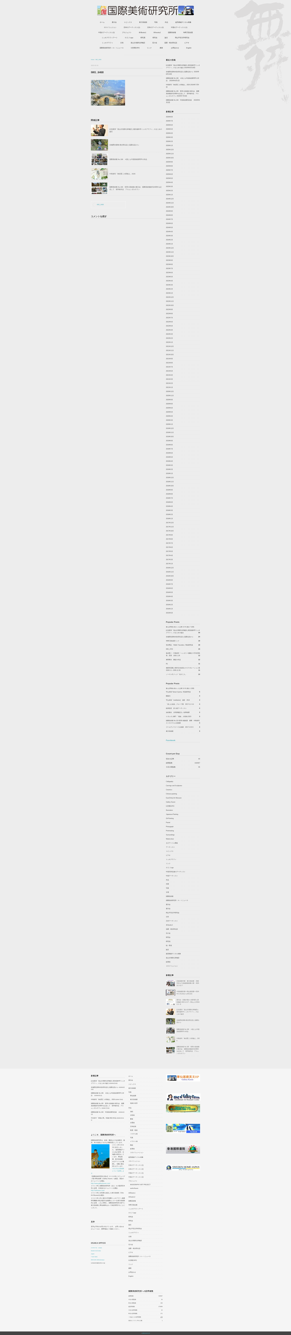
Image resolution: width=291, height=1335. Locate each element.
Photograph (169, 826)
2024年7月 (169, 219)
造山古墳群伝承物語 (138, 43)
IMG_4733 (169, 649)
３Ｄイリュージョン (136, 1152)
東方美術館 (143, 22)
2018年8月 (169, 494)
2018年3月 (169, 510)
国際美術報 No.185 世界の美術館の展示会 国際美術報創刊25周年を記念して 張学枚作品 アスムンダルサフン (182, 93)
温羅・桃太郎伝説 (170, 43)
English (188, 48)
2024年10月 (170, 207)
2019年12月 (170, 428)
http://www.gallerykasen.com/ (100, 1183)
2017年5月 (169, 551)
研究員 (142, 37)
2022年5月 (169, 326)
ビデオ (186, 43)
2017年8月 (169, 539)
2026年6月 (169, 125)
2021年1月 (169, 387)
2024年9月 (169, 211)
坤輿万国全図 (188, 32)
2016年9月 (169, 580)
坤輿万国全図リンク (172, 641)
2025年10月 (170, 158)
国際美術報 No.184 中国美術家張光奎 (179, 100)
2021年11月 (170, 350)
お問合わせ (175, 48)
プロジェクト (127, 32)
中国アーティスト (172, 876)
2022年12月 (170, 297)
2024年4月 (169, 231)
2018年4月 (169, 506)
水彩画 (132, 1115)
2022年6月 (169, 322)
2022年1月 (169, 342)
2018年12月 (170, 477)
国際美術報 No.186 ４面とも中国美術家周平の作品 (129, 159)
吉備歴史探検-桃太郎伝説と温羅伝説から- (124, 145)
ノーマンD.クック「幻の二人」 (176, 674)
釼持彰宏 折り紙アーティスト (176, 708)
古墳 (121, 43)
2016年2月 (169, 604)
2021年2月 (169, 383)
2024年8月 (169, 215)
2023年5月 (169, 277)
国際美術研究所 (146, 1333)
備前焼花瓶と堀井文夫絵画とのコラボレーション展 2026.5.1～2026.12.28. (183, 669)
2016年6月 (169, 588)
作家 (167, 884)
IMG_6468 (98, 59)
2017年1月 (169, 563)
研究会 (155, 37)
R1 (167, 664)
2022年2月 (169, 338)
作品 (166, 22)
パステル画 (134, 1134)
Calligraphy (169, 781)
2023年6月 (169, 272)
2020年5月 (169, 412)
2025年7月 (169, 170)
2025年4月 (169, 182)
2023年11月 (170, 252)
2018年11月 (170, 482)
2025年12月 (170, 149)
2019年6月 (169, 453)
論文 (166, 37)
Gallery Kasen (170, 802)
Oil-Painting (170, 818)
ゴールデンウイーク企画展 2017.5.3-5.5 (179, 727)
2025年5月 (169, 178)
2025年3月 (169, 186)
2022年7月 (169, 318)
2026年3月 (169, 137)
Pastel (168, 822)
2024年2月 (169, 240)
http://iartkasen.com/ (98, 1190)
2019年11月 (170, 432)
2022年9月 (169, 309)
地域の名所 (134, 1103)
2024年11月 (170, 203)
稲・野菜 (169, 945)
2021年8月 (169, 363)
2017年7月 (169, 543)
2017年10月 (170, 531)
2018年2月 (169, 514)
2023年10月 (170, 256)
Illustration (169, 810)
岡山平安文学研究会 (182, 37)
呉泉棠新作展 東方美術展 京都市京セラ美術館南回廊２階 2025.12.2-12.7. (188, 983)
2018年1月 (169, 518)
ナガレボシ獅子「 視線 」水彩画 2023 (178, 716)
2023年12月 (170, 248)
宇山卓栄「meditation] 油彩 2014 (178, 700)
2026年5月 (169, 129)
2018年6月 (169, 502)
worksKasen (134, 1188)
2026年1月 (169, 145)
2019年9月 (169, 441)
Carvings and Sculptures (174, 785)
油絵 (131, 1111)
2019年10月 (170, 436)
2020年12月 (170, 391)
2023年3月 (169, 285)
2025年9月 (169, 162)
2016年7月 (169, 584)
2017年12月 (170, 523)
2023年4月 (169, 281)
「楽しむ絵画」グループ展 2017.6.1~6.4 (180, 704)
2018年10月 (170, 486)
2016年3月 (169, 600)
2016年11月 (170, 572)
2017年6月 (169, 547)
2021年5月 (169, 371)
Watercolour (170, 839)
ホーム (102, 22)
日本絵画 (133, 1126)
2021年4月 (169, 375)
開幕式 (168, 696)
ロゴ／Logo (129, 37)
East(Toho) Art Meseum (174, 798)
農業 (162, 48)
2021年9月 (169, 359)
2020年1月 (169, 424)
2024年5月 (169, 227)
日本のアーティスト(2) (155, 27)
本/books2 (157, 32)
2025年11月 (170, 154)
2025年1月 (169, 195)
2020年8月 (169, 404)
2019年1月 (169, 473)
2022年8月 (169, 313)
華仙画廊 (133, 1096)
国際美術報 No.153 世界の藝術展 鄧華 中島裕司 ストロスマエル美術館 (183, 722)
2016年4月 (169, 596)
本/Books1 (142, 32)
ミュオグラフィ (107, 43)
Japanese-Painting (172, 814)
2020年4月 (169, 416)
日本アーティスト (172, 921)
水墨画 (132, 1123)
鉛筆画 (168, 962)
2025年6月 (169, 174)
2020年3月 (169, 420)
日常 (167, 917)
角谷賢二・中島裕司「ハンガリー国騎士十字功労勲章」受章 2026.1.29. (183, 654)
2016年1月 (169, 609)
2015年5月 (169, 613)
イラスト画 (134, 1141)
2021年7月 (169, 367)
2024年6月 (169, 223)
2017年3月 (169, 559)
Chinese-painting (171, 794)
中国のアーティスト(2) (106, 32)
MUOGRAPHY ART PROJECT (140, 1184)
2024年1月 (169, 244)
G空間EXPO (135, 48)
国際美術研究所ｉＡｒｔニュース (112, 48)
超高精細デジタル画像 (183, 22)
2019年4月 (169, 461)
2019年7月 (169, 449)
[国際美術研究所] (145, 7)
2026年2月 (169, 141)
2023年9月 (169, 260)
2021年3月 (169, 379)
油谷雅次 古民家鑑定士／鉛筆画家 (178, 712)
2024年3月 (169, 236)
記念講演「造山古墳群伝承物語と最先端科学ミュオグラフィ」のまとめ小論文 (183, 66)
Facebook (170, 740)
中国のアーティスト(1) (179, 27)
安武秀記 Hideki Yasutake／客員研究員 (179, 645)
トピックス (128, 22)
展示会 (114, 22)
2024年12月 (170, 199)
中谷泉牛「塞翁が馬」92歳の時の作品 (103, 1118)
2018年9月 (169, 490)
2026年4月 (169, 133)
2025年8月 (169, 166)
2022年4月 (169, 330)
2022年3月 (169, 334)
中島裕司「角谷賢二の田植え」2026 (122, 174)
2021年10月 (170, 354)
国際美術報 (172, 32)
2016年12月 (170, 568)
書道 (131, 1119)
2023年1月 (169, 293)
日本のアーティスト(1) (132, 27)
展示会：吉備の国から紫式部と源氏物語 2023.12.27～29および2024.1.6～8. (188, 1002)
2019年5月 (169, 457)
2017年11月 (170, 527)
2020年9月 (169, 400)
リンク (149, 48)
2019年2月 (169, 469)
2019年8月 (169, 445)
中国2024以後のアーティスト (175, 872)
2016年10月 (170, 576)
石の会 (154, 43)
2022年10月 (170, 305)
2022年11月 (170, 301)
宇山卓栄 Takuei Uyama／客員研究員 (178, 692)
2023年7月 (169, 268)
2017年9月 (169, 535)
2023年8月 (169, 264)
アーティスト (170, 847)
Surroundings (170, 835)
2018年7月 (169, 498)
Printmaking (170, 831)
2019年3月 (169, 465)
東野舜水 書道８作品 (173, 659)
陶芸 (131, 1145)
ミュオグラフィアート (110, 37)
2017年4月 (169, 555)
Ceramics (169, 790)
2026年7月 (169, 121)
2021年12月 (170, 346)
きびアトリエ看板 (172, 843)
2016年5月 (169, 592)
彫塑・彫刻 (134, 1130)
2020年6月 (169, 408)
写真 (156, 22)
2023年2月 (169, 289)
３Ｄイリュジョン (110, 27)
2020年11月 (170, 395)
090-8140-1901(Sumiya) (97, 1260)
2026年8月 (169, 117)
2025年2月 (169, 190)
